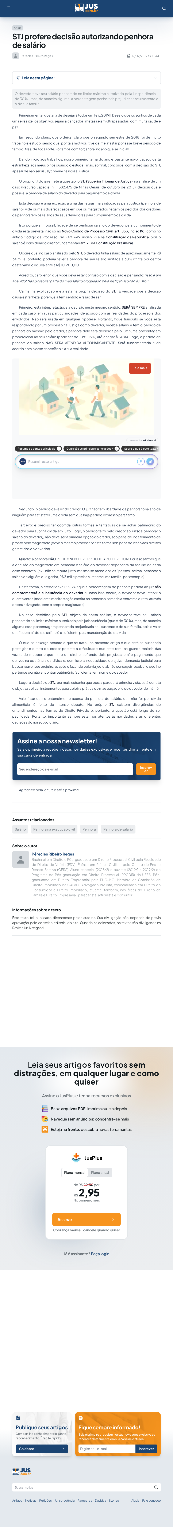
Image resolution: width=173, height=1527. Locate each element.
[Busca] (164, 8)
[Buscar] (156, 1487)
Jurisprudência (65, 1500)
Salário (20, 829)
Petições (45, 1500)
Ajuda (135, 1500)
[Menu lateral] (9, 8)
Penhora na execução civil (54, 829)
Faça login (100, 1253)
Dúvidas (100, 1500)
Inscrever (146, 769)
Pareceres (85, 1500)
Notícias (30, 1500)
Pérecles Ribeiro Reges (53, 853)
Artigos (17, 1500)
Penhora (89, 829)
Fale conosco (151, 1500)
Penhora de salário (118, 829)
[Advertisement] (86, 985)
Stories (114, 1500)
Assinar (64, 1219)
